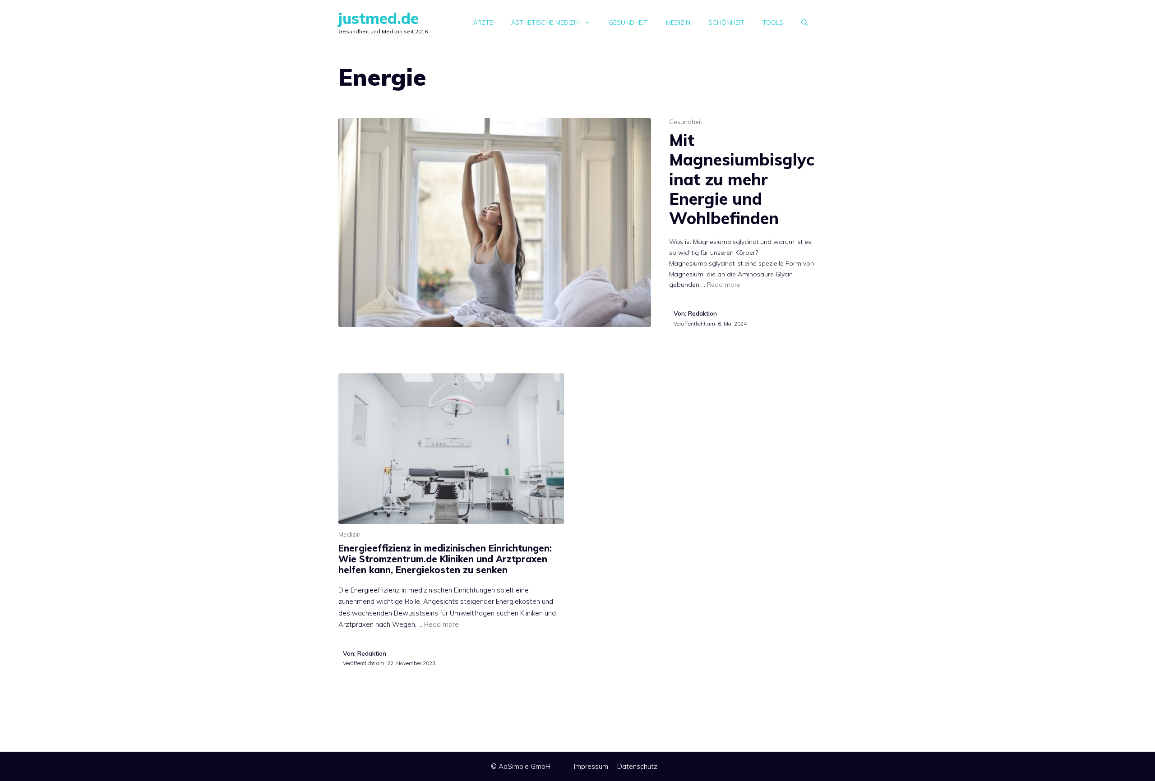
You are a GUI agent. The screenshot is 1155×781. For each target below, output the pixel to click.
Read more (723, 284)
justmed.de (378, 18)
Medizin (678, 22)
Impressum (591, 766)
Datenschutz (637, 766)
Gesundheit (628, 22)
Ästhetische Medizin (545, 22)
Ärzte (483, 22)
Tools (772, 22)
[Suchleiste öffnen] (804, 22)
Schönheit (726, 22)
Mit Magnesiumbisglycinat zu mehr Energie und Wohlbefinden (741, 179)
